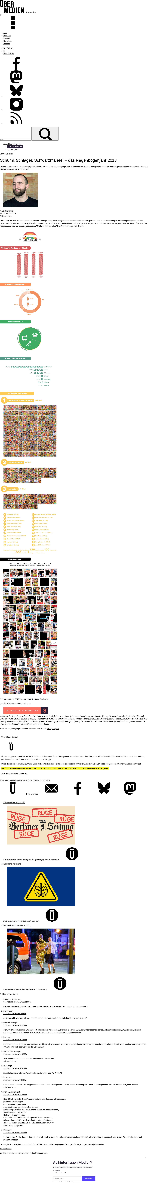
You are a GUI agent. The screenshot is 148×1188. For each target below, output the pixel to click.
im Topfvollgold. (53, 729)
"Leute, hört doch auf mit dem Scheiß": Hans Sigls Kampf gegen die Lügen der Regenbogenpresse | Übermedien (58, 1144)
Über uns (7, 36)
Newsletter (7, 41)
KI (4, 51)
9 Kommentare (6, 216)
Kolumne (7, 802)
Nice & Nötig (8, 53)
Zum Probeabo (13, 149)
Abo (5, 33)
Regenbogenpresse (31, 780)
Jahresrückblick (15, 780)
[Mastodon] (130, 794)
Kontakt (6, 38)
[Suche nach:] (15, 139)
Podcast (6, 44)
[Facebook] (78, 794)
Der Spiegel (8, 48)
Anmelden (16, 144)
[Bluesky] (104, 794)
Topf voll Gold (44, 780)
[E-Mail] (52, 794)
